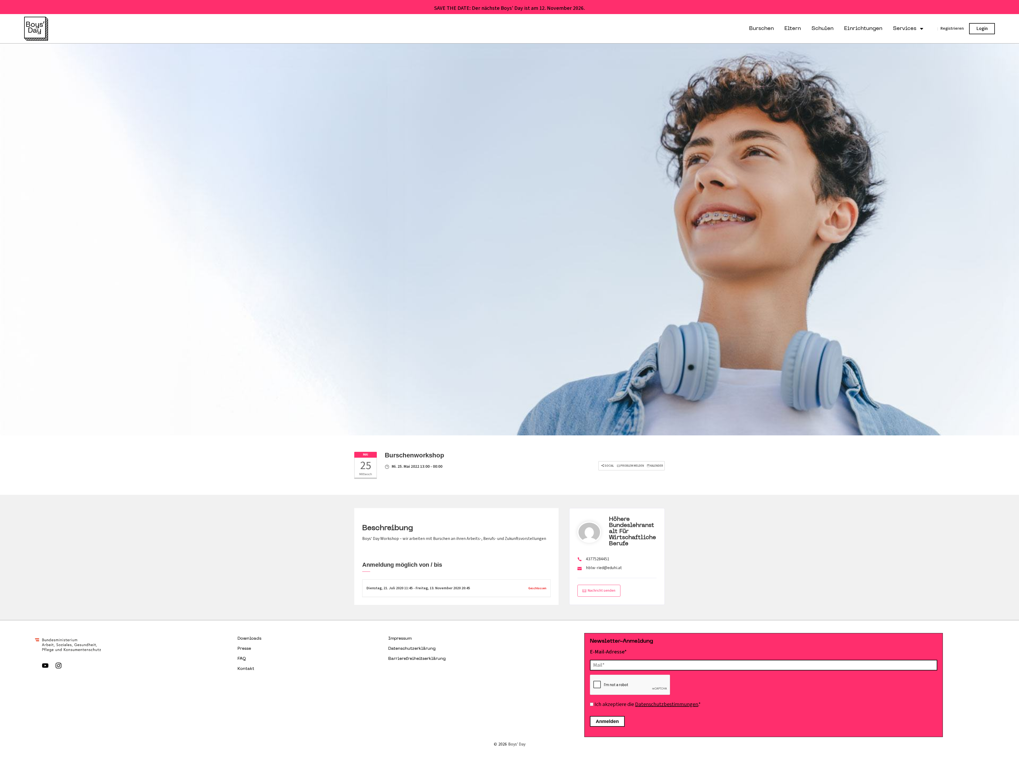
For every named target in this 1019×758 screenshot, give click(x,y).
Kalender (656, 466)
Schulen (822, 28)
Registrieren (952, 28)
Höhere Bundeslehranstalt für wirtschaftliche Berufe (632, 532)
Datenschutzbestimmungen (666, 704)
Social (609, 466)
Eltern (792, 28)
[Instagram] (58, 665)
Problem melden (632, 466)
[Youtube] (45, 665)
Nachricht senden (601, 590)
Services (904, 28)
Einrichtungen (863, 28)
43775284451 (597, 559)
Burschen (761, 28)
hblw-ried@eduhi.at (604, 568)
